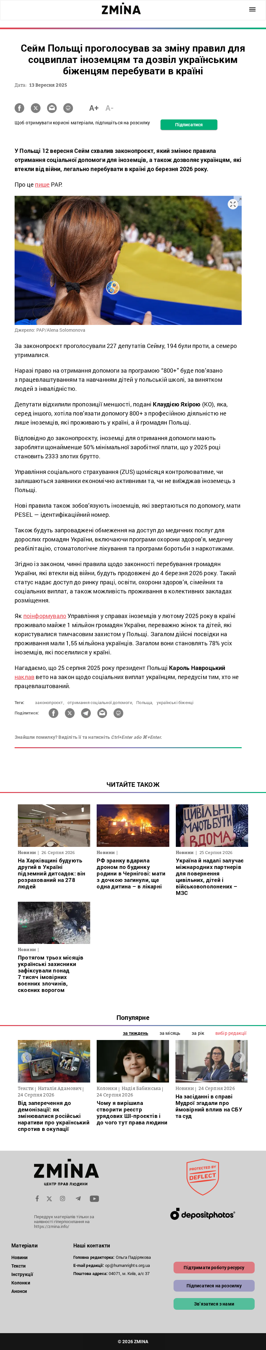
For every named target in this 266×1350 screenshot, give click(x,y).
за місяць (170, 1033)
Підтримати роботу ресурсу (214, 1267)
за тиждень (135, 1033)
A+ (94, 107)
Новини (19, 1257)
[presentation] (26, 1057)
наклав (24, 677)
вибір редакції (231, 1033)
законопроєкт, (49, 702)
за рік (198, 1033)
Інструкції (22, 1274)
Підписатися (189, 124)
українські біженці (175, 702)
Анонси (19, 1291)
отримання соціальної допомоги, (100, 702)
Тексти (18, 1266)
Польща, (144, 702)
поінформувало (44, 616)
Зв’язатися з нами (214, 1304)
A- (109, 107)
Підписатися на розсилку (214, 1285)
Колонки (20, 1283)
